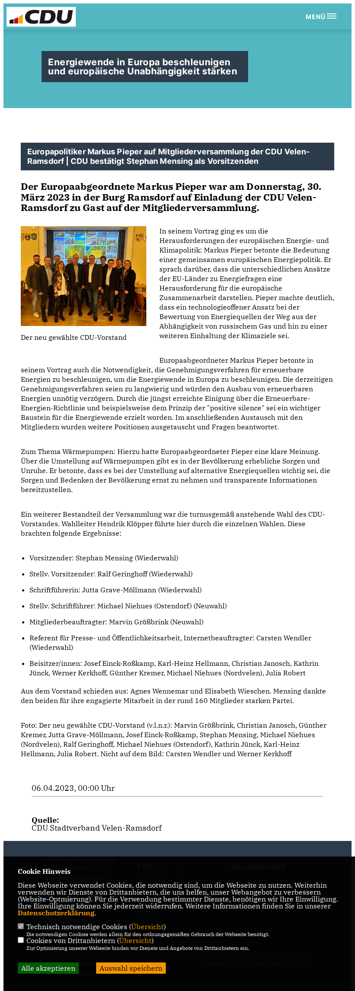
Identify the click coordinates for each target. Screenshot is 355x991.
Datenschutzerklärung (56, 912)
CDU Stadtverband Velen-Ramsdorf (96, 828)
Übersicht (147, 926)
